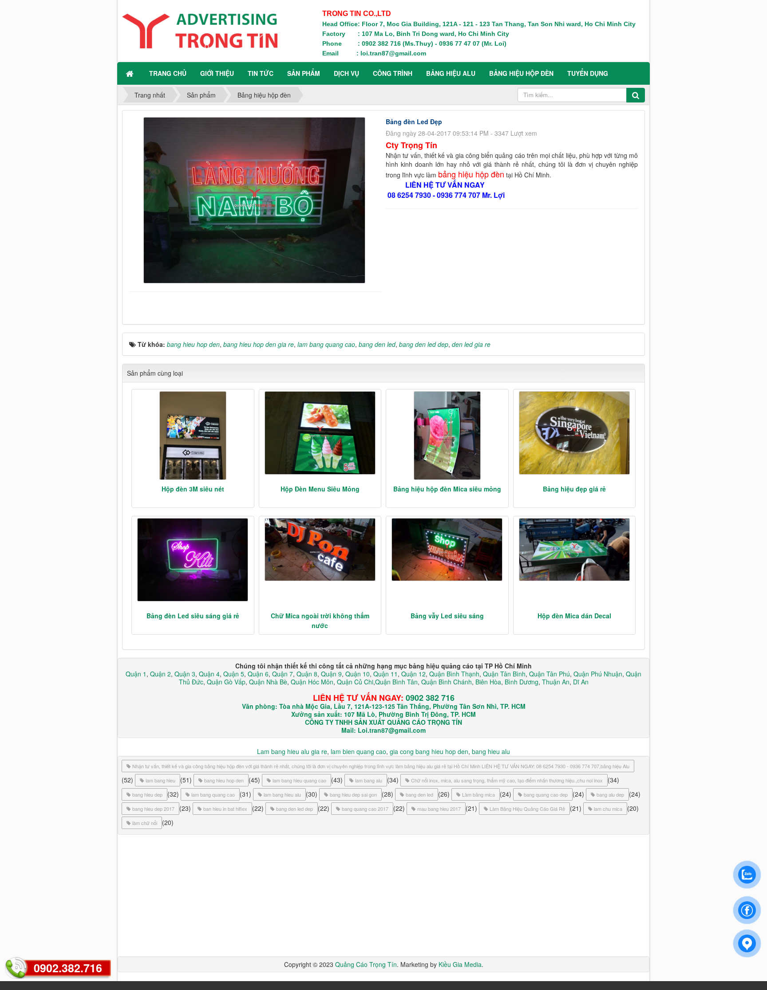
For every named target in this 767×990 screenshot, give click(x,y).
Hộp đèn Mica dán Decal (574, 615)
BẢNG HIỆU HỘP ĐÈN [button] (521, 73)
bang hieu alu (491, 751)
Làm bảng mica (478, 794)
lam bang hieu (160, 780)
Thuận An (555, 681)
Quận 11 (385, 673)
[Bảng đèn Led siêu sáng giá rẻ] (193, 559)
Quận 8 (307, 673)
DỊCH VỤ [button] (346, 73)
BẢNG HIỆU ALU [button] (450, 73)
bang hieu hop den (224, 780)
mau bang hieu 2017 (439, 808)
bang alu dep (610, 794)
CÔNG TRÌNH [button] (392, 73)
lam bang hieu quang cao (299, 780)
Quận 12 (412, 673)
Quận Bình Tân (396, 681)
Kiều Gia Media (460, 964)
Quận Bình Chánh (446, 681)
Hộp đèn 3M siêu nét (193, 488)
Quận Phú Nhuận (597, 673)
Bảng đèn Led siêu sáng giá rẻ (192, 615)
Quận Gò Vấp (226, 681)
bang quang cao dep (546, 794)
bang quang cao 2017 (365, 808)
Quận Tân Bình (504, 673)
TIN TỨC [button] (260, 73)
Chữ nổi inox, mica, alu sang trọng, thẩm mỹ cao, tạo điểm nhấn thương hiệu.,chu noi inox (507, 780)
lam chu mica (608, 808)
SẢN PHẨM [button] (303, 73)
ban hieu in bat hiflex (225, 808)
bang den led (419, 794)
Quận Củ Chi (355, 681)
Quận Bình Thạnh (454, 673)
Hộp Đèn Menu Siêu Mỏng (320, 488)
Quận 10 (357, 673)
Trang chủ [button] (167, 73)
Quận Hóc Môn (312, 681)
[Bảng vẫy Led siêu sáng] (447, 549)
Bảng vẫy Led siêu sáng (447, 615)
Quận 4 (209, 673)
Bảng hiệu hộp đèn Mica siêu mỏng (447, 488)
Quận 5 (233, 673)
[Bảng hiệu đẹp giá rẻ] (574, 433)
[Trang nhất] (130, 73)
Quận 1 (136, 673)
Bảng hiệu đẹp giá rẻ (574, 488)
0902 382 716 (430, 697)
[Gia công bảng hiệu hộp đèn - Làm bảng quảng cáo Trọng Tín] (199, 30)
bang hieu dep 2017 (153, 808)
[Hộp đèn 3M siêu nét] (193, 435)
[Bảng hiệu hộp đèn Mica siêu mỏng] (447, 435)
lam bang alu (368, 780)
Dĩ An (581, 681)
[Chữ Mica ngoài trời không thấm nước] (320, 549)
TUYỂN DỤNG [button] (587, 73)
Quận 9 (331, 673)
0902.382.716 (68, 968)
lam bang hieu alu (282, 794)
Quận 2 (160, 673)
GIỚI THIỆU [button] (217, 73)
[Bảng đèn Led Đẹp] (255, 199)
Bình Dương (521, 681)
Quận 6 (257, 673)
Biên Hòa (487, 681)
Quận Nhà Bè (268, 681)
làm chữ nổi (144, 822)
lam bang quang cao (213, 794)
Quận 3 (184, 673)
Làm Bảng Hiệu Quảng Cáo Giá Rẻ (527, 808)
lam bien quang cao (358, 751)
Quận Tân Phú (549, 673)
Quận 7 (282, 673)
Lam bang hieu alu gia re (292, 751)
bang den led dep (294, 808)
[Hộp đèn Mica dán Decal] (574, 549)
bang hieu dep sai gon (353, 794)
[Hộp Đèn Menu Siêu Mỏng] (320, 433)
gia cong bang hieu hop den (429, 751)
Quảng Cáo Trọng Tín (366, 964)
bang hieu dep (147, 794)
